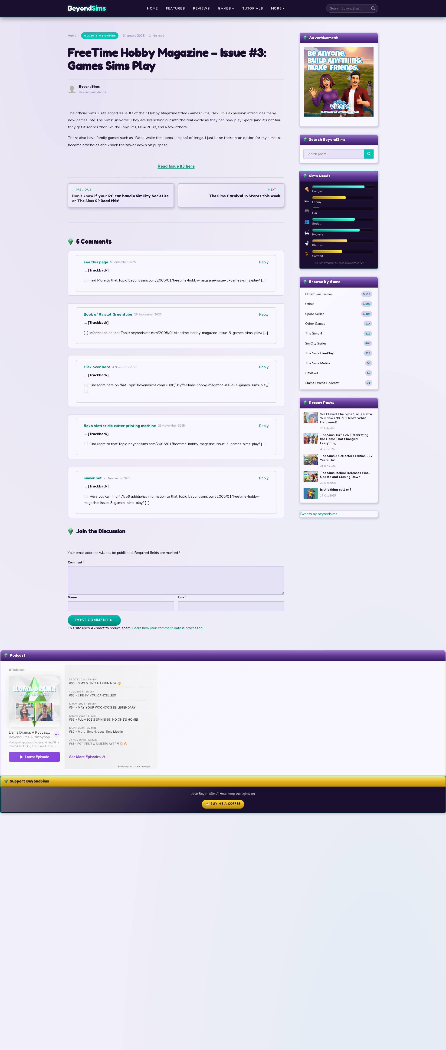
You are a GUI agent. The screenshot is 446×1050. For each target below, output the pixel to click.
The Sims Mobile (337, 363)
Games (224, 8)
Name (72, 597)
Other (337, 303)
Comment (76, 562)
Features (175, 8)
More (276, 8)
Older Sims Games (100, 35)
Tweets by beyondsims (318, 514)
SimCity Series (337, 343)
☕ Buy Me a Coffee (223, 804)
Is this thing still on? (335, 490)
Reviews (201, 8)
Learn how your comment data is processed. (167, 628)
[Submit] (369, 154)
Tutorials (252, 8)
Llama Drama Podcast (337, 383)
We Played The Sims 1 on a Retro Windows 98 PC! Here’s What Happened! (346, 418)
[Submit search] (373, 8)
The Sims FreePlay (337, 353)
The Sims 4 (337, 333)
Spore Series (337, 313)
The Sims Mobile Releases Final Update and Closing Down (345, 475)
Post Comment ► (94, 620)
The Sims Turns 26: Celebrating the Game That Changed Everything (344, 439)
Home (152, 8)
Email (182, 597)
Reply (264, 262)
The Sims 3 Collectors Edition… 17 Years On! (346, 458)
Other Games (337, 323)
